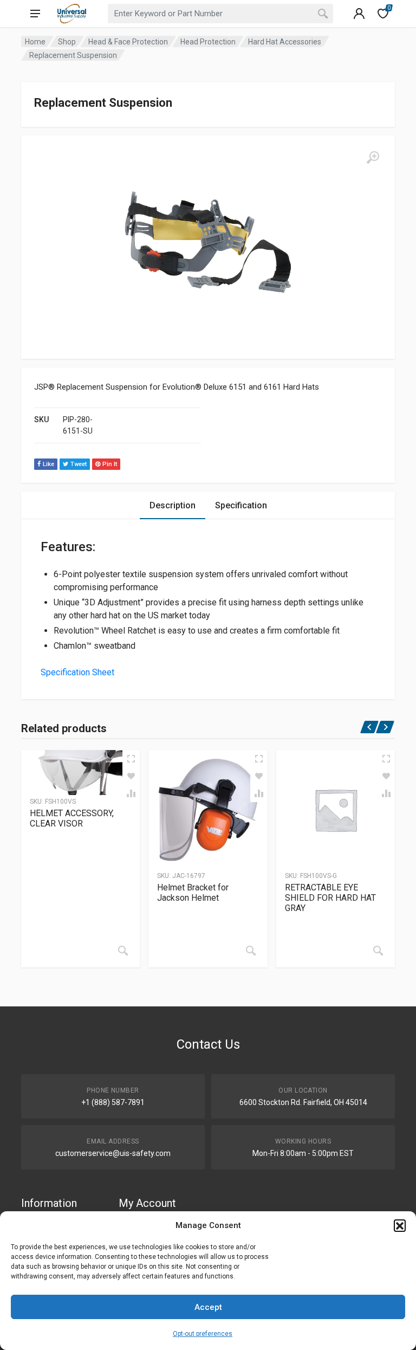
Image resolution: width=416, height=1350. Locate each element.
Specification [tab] (241, 505)
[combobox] (220, 13)
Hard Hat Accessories (284, 41)
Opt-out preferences (202, 1334)
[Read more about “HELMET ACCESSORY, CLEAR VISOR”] (123, 950)
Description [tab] (173, 505)
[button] (399, 1225)
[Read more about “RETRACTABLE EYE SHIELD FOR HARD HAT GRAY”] (378, 950)
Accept (208, 1307)
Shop (67, 41)
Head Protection (208, 41)
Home (35, 41)
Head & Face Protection (128, 41)
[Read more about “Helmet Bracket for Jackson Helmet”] (251, 950)
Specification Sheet (77, 672)
